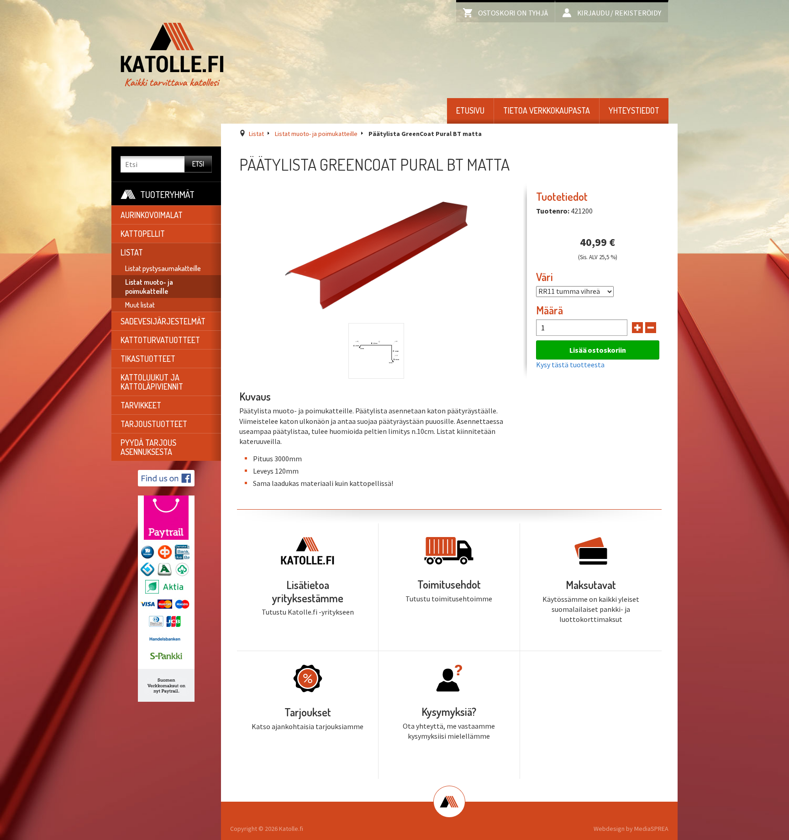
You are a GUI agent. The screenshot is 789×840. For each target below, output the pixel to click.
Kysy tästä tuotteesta (570, 364)
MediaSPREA (651, 828)
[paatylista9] (376, 351)
